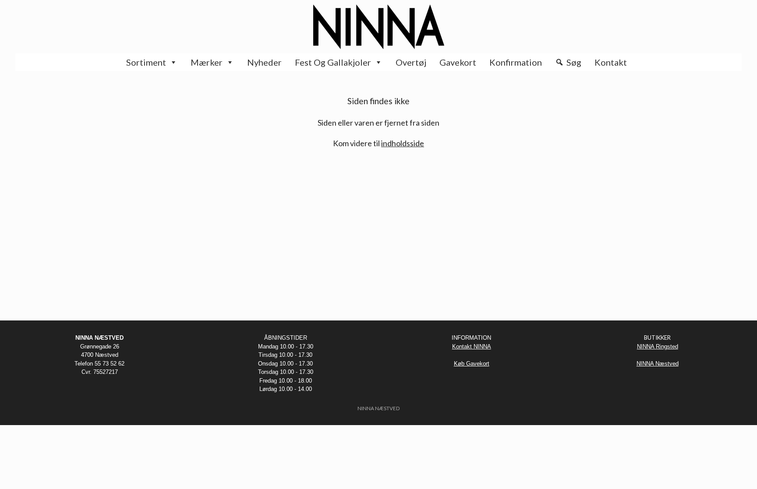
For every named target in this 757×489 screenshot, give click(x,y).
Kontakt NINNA (471, 346)
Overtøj (411, 62)
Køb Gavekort (471, 363)
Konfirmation (515, 62)
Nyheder (264, 62)
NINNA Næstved (658, 363)
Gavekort (457, 62)
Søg (573, 62)
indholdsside (402, 143)
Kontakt (610, 62)
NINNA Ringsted (657, 346)
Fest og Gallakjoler (333, 62)
